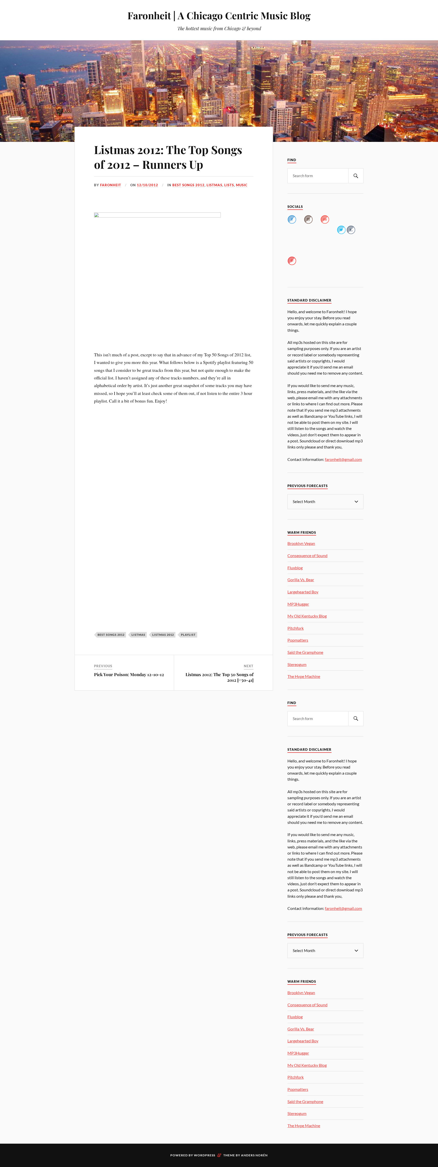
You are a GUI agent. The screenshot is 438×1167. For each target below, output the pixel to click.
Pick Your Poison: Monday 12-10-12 (129, 674)
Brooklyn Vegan (301, 543)
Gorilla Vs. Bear (300, 579)
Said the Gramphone (305, 652)
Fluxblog (295, 567)
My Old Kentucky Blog (307, 615)
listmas (214, 185)
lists (229, 185)
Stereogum (296, 664)
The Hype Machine (303, 676)
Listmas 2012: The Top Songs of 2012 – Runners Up (168, 156)
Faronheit (110, 185)
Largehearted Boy (302, 591)
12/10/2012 (147, 185)
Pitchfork (295, 628)
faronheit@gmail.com (343, 459)
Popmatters (297, 640)
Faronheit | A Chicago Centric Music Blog (219, 15)
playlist (188, 634)
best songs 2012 (188, 185)
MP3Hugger (298, 604)
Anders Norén (254, 1155)
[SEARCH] (355, 175)
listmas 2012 (163, 634)
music (242, 185)
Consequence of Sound (307, 555)
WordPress (204, 1155)
